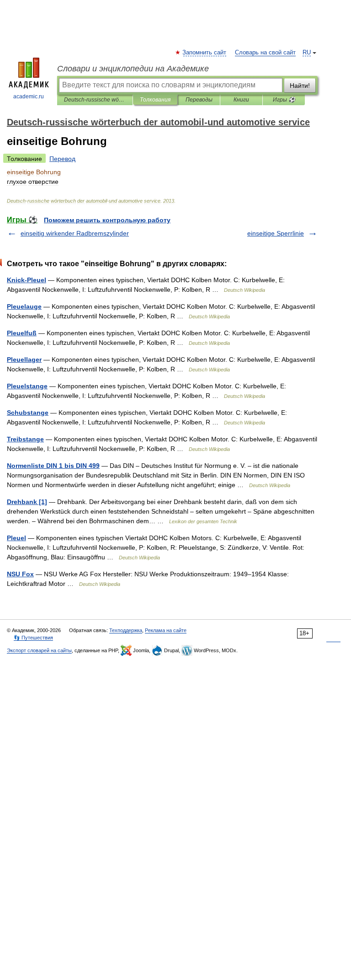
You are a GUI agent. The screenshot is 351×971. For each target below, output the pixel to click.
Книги (241, 100)
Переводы (199, 100)
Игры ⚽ (284, 100)
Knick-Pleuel (26, 280)
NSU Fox (20, 574)
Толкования (155, 100)
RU (307, 52)
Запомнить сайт (204, 52)
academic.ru (28, 96)
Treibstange (25, 439)
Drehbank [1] (27, 501)
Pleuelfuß (22, 333)
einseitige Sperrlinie (275, 233)
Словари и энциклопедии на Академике (133, 68)
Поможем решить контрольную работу (107, 220)
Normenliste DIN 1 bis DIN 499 (53, 465)
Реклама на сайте (165, 630)
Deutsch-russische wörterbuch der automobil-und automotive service (95, 100)
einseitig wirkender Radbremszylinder (75, 233)
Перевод (62, 158)
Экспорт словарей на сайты (39, 650)
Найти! (300, 85)
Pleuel (16, 538)
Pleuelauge (24, 306)
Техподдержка (125, 630)
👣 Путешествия (33, 637)
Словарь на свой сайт (265, 52)
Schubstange (27, 412)
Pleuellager (24, 359)
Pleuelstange (27, 386)
